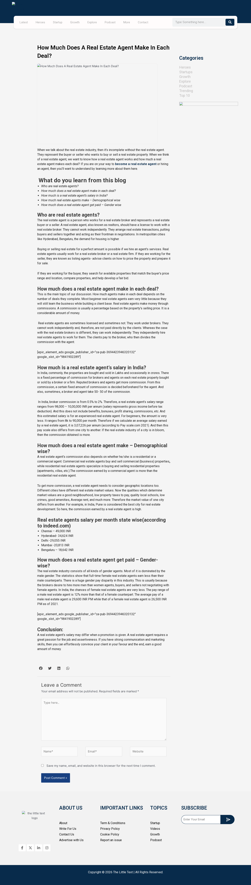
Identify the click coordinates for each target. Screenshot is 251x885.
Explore (92, 22)
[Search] (230, 22)
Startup (57, 22)
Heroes (40, 22)
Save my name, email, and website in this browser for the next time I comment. (101, 766)
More (126, 22)
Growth (75, 22)
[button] (40, 668)
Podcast (110, 22)
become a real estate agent (135, 164)
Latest (24, 22)
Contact (143, 22)
